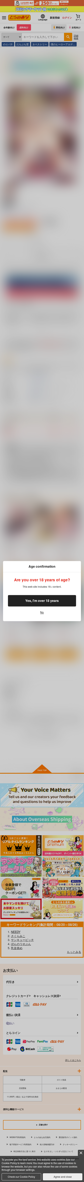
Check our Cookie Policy (21, 1176)
